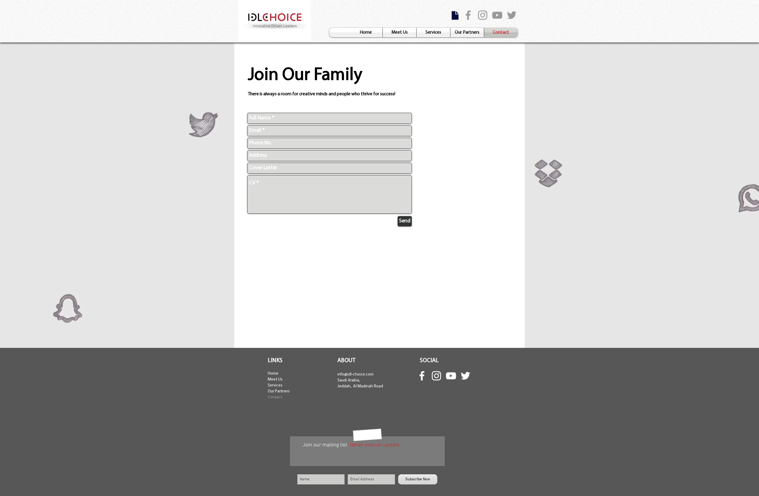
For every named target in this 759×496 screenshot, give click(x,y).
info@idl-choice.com (355, 374)
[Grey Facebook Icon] (468, 15)
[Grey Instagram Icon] (482, 15)
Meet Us (275, 379)
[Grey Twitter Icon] (512, 15)
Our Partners (279, 391)
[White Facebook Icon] (422, 376)
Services (275, 385)
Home (273, 373)
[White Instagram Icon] (436, 376)
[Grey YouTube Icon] (497, 15)
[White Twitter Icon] (465, 376)
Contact (275, 397)
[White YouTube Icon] (451, 376)
